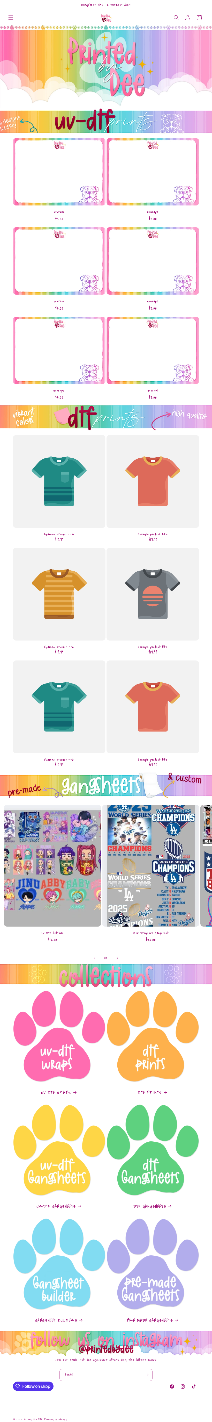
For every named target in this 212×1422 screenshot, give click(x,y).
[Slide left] (94, 958)
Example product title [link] (59, 534)
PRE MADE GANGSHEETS (150, 1320)
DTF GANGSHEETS (149, 1206)
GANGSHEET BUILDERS (56, 1320)
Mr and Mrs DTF (33, 1419)
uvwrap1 (153, 390)
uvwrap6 (59, 212)
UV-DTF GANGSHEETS (56, 1206)
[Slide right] (117, 958)
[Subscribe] (146, 1375)
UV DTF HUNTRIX (52, 933)
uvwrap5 (152, 212)
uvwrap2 (59, 390)
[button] (11, 17)
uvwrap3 (152, 301)
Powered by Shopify (55, 1419)
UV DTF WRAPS (56, 1093)
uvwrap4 (59, 301)
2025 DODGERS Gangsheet (151, 933)
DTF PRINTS (150, 1093)
